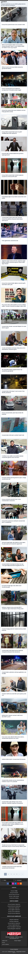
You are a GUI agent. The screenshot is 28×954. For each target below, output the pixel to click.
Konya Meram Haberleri (14, 923)
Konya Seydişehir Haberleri (14, 927)
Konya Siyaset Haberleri (14, 904)
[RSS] (21, 884)
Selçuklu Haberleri (14, 919)
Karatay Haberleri (14, 921)
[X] (10, 884)
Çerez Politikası (5, 944)
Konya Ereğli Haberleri (14, 925)
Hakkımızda (4, 940)
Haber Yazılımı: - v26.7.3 (14, 952)
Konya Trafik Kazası (14, 896)
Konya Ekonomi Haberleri (14, 906)
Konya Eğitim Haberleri (14, 910)
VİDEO (4, 880)
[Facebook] (8, 884)
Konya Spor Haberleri (14, 908)
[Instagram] (13, 884)
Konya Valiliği (14, 891)
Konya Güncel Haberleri (14, 913)
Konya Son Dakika (14, 898)
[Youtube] (18, 884)
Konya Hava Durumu (14, 894)
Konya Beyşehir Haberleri (14, 928)
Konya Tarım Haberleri (14, 911)
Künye (3, 942)
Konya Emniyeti (14, 892)
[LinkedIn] (16, 884)
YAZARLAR (19, 880)
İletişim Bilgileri (17, 940)
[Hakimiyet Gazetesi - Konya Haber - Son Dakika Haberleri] (14, 934)
